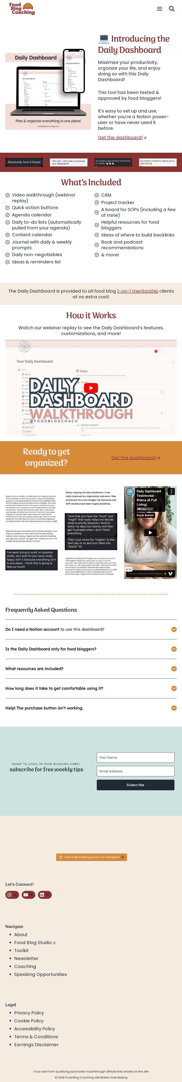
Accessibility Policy (34, 1029)
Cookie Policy (29, 1021)
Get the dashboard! (120, 137)
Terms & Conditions (36, 1037)
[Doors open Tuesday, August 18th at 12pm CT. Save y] (26, 838)
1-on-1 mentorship (137, 291)
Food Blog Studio (33, 942)
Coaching (25, 966)
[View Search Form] (172, 9)
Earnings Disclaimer (36, 1045)
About (21, 935)
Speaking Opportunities (40, 974)
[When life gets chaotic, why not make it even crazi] (112, 838)
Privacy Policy (29, 1013)
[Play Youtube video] (91, 388)
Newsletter (26, 958)
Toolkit (21, 950)
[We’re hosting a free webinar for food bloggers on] (69, 838)
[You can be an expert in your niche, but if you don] (156, 838)
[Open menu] (159, 8)
